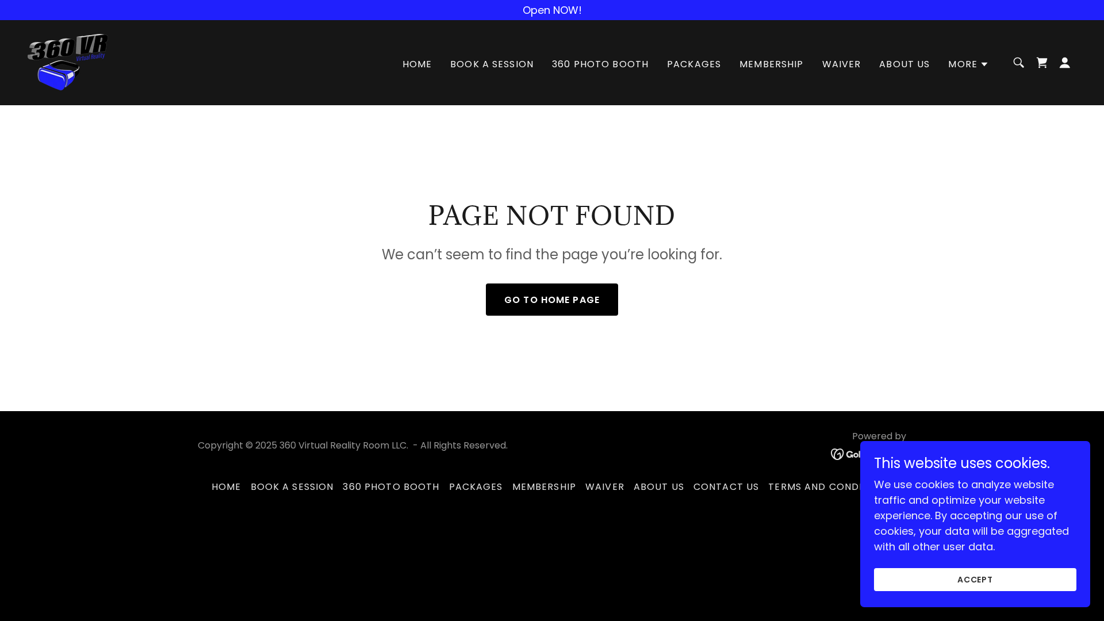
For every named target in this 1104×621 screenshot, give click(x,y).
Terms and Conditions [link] (830, 486)
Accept (975, 579)
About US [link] (904, 64)
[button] (968, 64)
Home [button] (226, 486)
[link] (68, 62)
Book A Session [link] (492, 64)
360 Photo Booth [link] (600, 64)
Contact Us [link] (726, 486)
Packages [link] (694, 64)
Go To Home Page (552, 299)
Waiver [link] (841, 64)
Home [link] (417, 64)
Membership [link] (771, 64)
